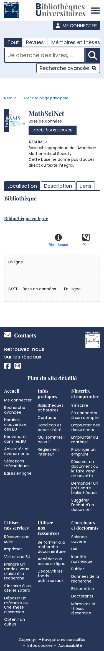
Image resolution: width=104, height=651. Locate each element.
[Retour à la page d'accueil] (60, 10)
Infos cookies (40, 645)
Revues (35, 42)
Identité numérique (82, 559)
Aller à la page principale (46, 98)
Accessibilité (70, 645)
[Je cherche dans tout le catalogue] (92, 55)
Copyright (28, 639)
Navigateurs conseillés (63, 639)
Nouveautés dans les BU (15, 439)
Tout (13, 42)
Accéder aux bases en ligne (51, 561)
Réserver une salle (16, 539)
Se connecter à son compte (85, 415)
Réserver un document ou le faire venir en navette (84, 468)
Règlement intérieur (48, 452)
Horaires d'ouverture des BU (15, 424)
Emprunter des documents (85, 427)
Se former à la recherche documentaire (52, 547)
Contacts (25, 335)
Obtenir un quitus (14, 622)
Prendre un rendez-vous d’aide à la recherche (16, 571)
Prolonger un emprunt (83, 452)
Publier (77, 569)
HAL (74, 549)
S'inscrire (79, 405)
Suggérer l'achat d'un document (82, 504)
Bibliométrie (82, 588)
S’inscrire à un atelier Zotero (17, 588)
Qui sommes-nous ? (51, 439)
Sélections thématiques (16, 463)
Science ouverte (79, 539)
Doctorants (82, 596)
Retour (10, 98)
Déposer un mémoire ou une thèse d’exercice (16, 605)
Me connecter (79, 25)
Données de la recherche (85, 579)
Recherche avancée (64, 68)
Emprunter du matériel (84, 439)
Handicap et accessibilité (50, 427)
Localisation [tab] (22, 185)
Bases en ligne (18, 473)
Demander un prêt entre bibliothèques (84, 487)
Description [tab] (58, 185)
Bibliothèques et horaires (51, 408)
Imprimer (13, 549)
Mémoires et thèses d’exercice (83, 608)
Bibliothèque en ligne (26, 218)
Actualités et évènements (16, 451)
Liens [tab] (86, 185)
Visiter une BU (17, 557)
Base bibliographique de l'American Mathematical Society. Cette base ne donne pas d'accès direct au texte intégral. (62, 153)
